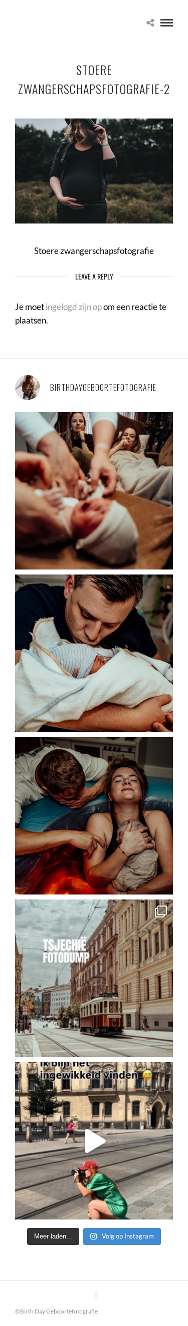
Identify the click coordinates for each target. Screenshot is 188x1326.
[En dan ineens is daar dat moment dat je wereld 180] (94, 653)
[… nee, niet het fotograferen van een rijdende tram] (94, 1141)
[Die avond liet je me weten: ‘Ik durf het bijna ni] (94, 815)
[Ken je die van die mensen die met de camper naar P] (94, 978)
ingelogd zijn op (74, 307)
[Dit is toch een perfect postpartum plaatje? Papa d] (94, 491)
